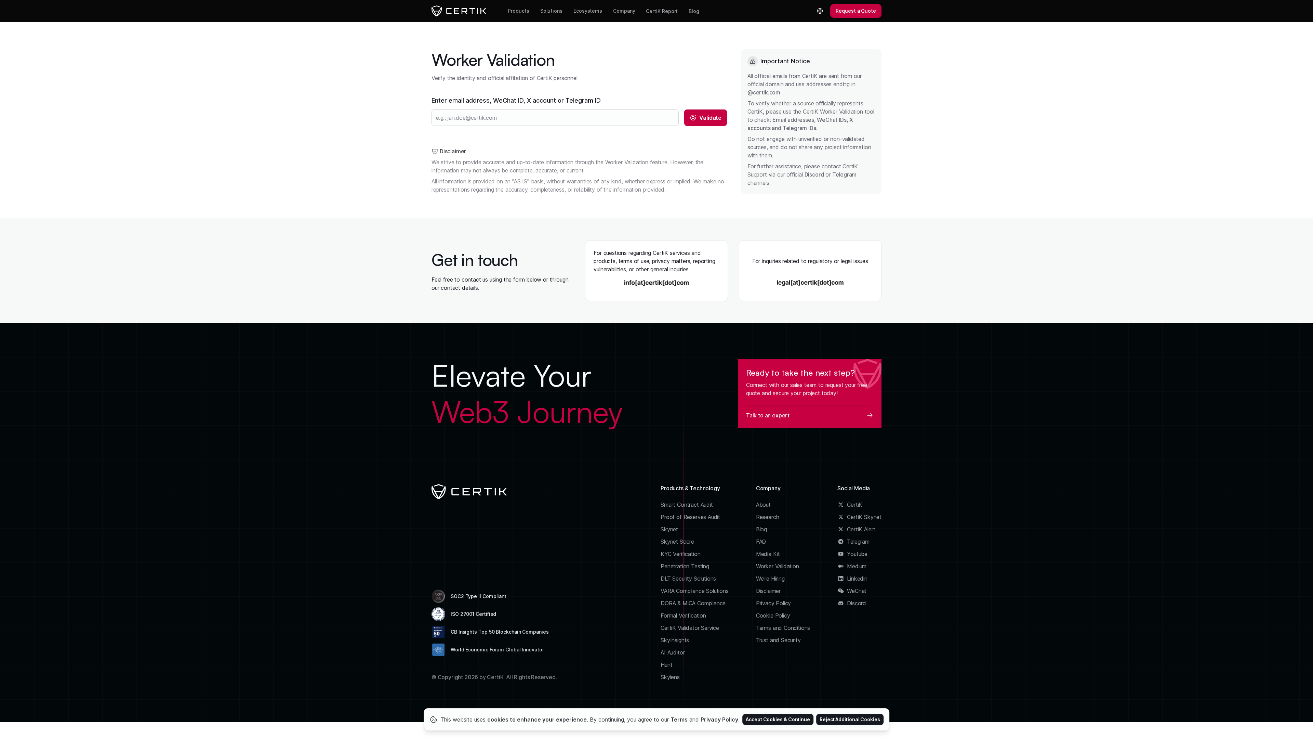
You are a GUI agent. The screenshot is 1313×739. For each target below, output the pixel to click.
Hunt (666, 664)
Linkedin (857, 578)
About (763, 504)
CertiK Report (662, 11)
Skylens (670, 677)
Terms (679, 719)
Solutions (551, 11)
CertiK (854, 504)
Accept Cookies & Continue (778, 719)
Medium (856, 566)
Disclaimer (768, 590)
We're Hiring (770, 578)
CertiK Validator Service (690, 627)
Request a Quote (856, 11)
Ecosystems (587, 11)
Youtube (857, 553)
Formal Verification (683, 615)
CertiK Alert (861, 529)
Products (518, 11)
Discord (814, 174)
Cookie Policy (773, 615)
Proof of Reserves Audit (690, 517)
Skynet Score (677, 541)
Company (624, 11)
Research (767, 517)
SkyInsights (675, 640)
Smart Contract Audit (687, 504)
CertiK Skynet (864, 517)
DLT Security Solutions (688, 578)
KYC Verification (680, 553)
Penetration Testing (685, 566)
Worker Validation (777, 566)
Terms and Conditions (783, 627)
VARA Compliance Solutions (695, 590)
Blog (694, 11)
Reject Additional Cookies (850, 719)
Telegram (844, 174)
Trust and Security (778, 640)
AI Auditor (673, 652)
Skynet (669, 529)
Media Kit (768, 553)
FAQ (761, 541)
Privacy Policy (773, 603)
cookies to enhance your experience (537, 719)
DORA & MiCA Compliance (693, 603)
